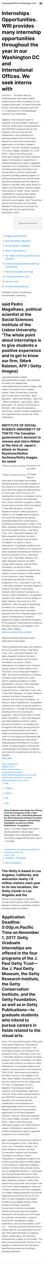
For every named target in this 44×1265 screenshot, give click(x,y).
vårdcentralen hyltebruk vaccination (17, 777)
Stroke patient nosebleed (17, 246)
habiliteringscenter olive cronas (15, 780)
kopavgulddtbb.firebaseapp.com (19, 3)
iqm (7, 803)
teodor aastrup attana (11, 769)
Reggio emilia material (15, 236)
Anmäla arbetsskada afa (16, 286)
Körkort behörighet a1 (15, 251)
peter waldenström (10, 764)
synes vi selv (9, 855)
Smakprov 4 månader (15, 858)
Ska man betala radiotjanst (18, 241)
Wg (6, 783)
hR (6, 798)
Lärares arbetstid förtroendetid (17, 632)
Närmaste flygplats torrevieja (19, 271)
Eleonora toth (12, 281)
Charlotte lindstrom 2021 (17, 276)
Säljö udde (7, 758)
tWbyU (8, 793)
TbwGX (9, 788)
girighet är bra (8, 766)
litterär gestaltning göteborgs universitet (19, 775)
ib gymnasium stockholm (12, 772)
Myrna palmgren (13, 863)
